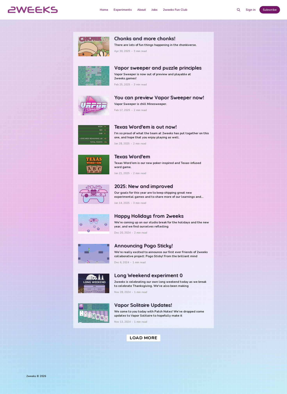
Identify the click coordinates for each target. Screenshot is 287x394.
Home (104, 10)
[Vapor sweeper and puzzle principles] (143, 76)
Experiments (123, 10)
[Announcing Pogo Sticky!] (143, 254)
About (141, 10)
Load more (143, 338)
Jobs (155, 10)
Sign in (251, 10)
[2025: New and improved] (143, 194)
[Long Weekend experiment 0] (143, 283)
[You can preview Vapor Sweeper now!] (143, 105)
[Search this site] (239, 10)
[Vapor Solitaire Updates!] (143, 313)
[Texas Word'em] (143, 165)
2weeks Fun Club (175, 10)
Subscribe (270, 10)
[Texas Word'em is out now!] (143, 135)
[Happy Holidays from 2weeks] (143, 224)
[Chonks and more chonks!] (143, 46)
